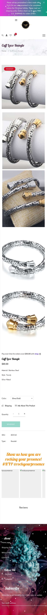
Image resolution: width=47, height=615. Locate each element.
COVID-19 (5, 557)
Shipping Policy (7, 547)
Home (4, 51)
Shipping (8, 405)
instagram (8, 579)
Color (4, 398)
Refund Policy (7, 552)
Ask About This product (26, 405)
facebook (8, 574)
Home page (6, 542)
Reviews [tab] (23, 507)
